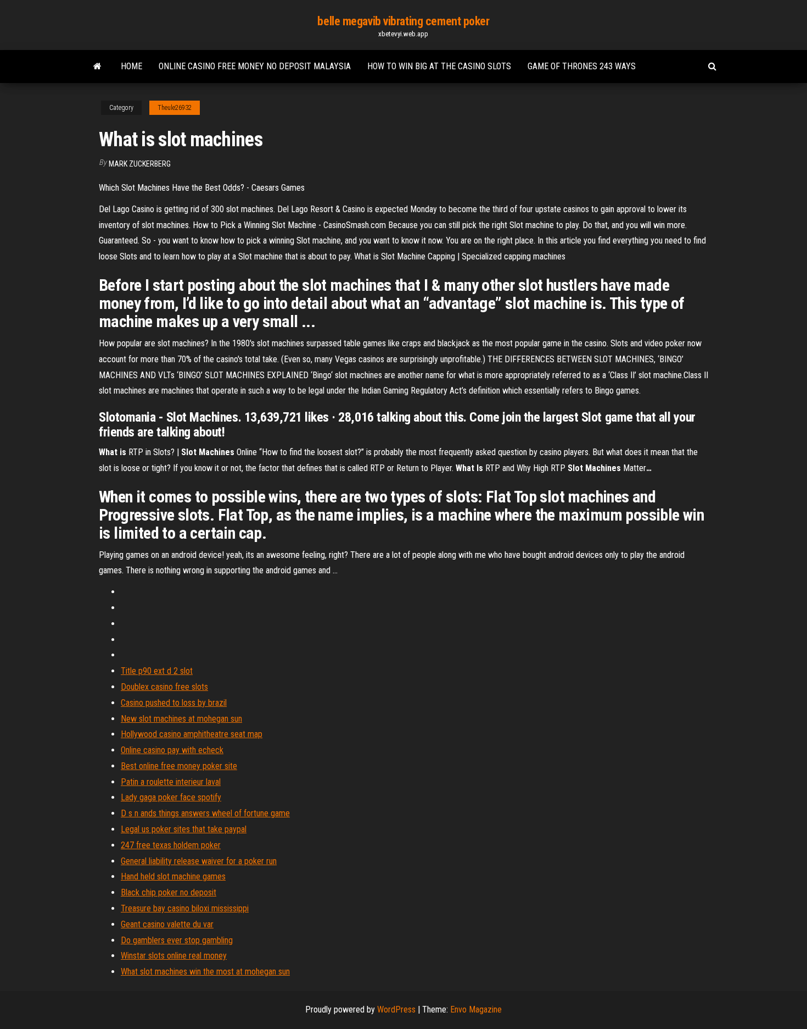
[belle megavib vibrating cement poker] (97, 66)
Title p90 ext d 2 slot (157, 671)
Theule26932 (175, 108)
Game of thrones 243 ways (582, 66)
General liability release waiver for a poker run (199, 861)
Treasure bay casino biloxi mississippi (185, 908)
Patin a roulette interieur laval (171, 782)
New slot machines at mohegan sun (181, 718)
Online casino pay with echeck (172, 750)
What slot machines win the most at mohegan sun (205, 971)
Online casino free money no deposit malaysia (255, 66)
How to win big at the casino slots (439, 66)
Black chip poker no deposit (168, 892)
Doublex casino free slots (164, 687)
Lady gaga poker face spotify (171, 797)
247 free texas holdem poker (171, 845)
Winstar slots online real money (174, 955)
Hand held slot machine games (173, 876)
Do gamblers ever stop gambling (177, 940)
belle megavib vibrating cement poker (403, 21)
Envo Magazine (476, 1009)
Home (131, 66)
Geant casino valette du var (167, 924)
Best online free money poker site (179, 766)
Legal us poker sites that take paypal (183, 829)
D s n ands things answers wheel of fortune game (205, 813)
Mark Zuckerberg (140, 163)
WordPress (396, 1009)
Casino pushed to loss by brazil (174, 703)
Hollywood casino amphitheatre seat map (191, 734)
